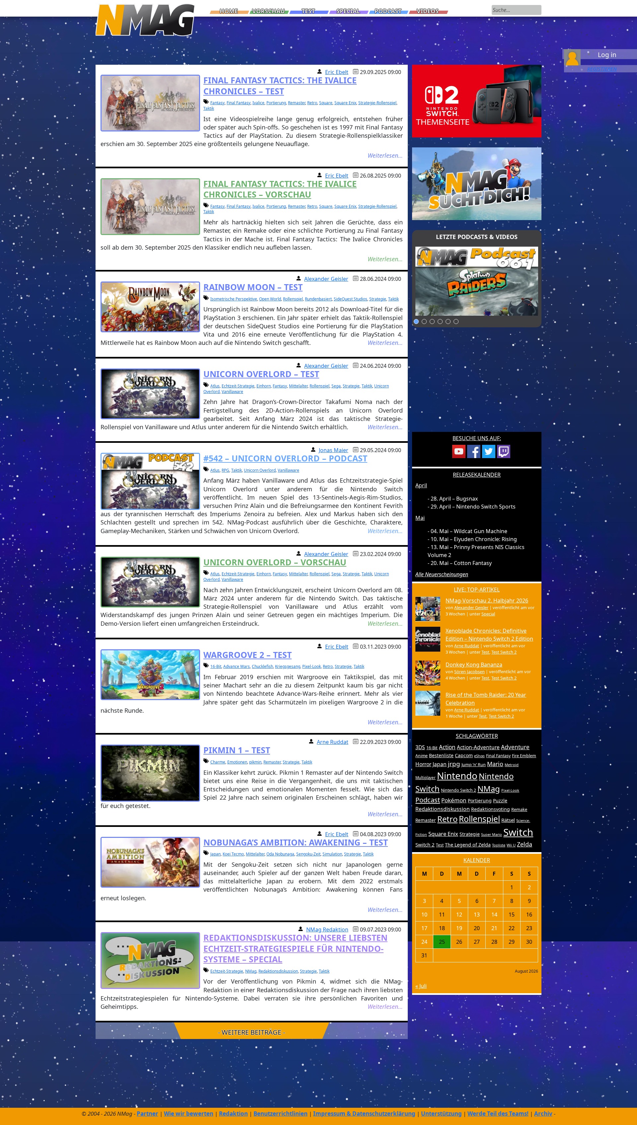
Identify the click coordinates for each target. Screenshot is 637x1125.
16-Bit (215, 666)
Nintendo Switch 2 (458, 790)
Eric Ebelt (336, 72)
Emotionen (237, 762)
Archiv (543, 1113)
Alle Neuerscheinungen (441, 574)
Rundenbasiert (318, 299)
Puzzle (500, 800)
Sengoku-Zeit (308, 854)
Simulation (332, 854)
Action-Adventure (478, 747)
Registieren (602, 68)
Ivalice (258, 103)
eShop (479, 756)
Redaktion (233, 1113)
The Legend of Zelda (468, 845)
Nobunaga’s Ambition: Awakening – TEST (295, 842)
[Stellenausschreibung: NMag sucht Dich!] (476, 183)
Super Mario (491, 834)
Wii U (511, 845)
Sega (336, 386)
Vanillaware (232, 391)
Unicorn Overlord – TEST (261, 373)
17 (424, 928)
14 (494, 914)
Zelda (524, 844)
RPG (225, 470)
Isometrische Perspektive (233, 299)
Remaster (296, 103)
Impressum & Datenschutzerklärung (364, 1113)
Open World (270, 299)
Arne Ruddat (332, 742)
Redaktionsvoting (490, 809)
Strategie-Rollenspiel (377, 103)
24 (424, 941)
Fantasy (217, 103)
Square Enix (345, 103)
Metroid (512, 764)
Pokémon (453, 800)
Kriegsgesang (287, 666)
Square (325, 103)
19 (459, 928)
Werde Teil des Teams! (498, 1113)
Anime (421, 756)
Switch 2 (425, 844)
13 (477, 914)
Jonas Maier (333, 450)
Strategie (377, 299)
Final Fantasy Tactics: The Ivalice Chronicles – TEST (280, 85)
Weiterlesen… (385, 155)
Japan (215, 854)
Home (229, 11)
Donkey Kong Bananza (474, 664)
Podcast (388, 11)
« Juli (421, 986)
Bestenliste (441, 755)
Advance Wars (236, 666)
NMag (250, 971)
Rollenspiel (293, 299)
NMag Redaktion (327, 929)
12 (459, 914)
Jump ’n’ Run (473, 764)
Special (348, 11)
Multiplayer (425, 777)
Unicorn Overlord (260, 470)
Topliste (498, 845)
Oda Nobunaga (280, 854)
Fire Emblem (524, 756)
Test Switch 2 (504, 652)
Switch (518, 832)
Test (308, 11)
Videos (428, 11)
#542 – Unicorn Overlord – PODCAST (285, 458)
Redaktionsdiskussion (278, 971)
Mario (495, 764)
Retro (312, 103)
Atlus (215, 386)
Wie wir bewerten (188, 1113)
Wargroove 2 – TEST (247, 654)
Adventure (515, 747)
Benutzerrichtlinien (280, 1113)
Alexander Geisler (326, 278)
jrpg (454, 764)
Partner (147, 1113)
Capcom (464, 755)
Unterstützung (441, 1113)
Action (447, 747)
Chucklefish (262, 666)
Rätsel (508, 820)
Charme (217, 762)
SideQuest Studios (350, 299)
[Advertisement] (476, 383)
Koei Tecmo (233, 854)
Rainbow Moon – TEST (253, 286)
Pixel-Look (311, 666)
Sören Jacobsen (469, 672)
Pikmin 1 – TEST (236, 750)
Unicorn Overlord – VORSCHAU (274, 562)
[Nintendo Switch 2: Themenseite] (476, 100)
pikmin (255, 762)
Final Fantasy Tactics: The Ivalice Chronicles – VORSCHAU (280, 189)
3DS (420, 747)
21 (494, 928)
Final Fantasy (238, 103)
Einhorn (263, 386)
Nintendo (457, 775)
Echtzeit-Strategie (238, 386)
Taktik (208, 108)
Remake (519, 809)
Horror (423, 764)
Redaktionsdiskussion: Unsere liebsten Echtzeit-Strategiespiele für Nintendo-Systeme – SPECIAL (295, 948)
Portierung (276, 103)
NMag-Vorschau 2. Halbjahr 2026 (487, 600)
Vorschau (268, 11)
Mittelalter (298, 386)
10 (424, 914)
